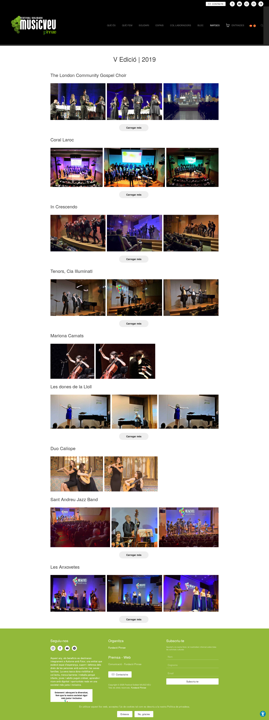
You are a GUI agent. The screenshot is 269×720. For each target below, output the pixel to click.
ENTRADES (238, 25)
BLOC (201, 25)
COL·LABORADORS (180, 25)
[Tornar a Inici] (33, 25)
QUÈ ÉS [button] (111, 25)
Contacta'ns (122, 674)
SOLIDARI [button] (144, 25)
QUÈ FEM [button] (127, 25)
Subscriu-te (192, 681)
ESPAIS (160, 25)
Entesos (124, 714)
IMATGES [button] (215, 25)
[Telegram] (260, 3)
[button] (262, 25)
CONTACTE (217, 3)
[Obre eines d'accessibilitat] (262, 713)
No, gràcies (144, 714)
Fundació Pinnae (117, 647)
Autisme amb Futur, (76, 661)
